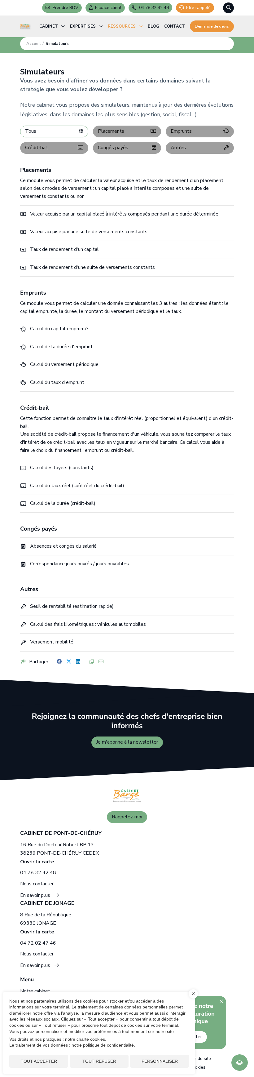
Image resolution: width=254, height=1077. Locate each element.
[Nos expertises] (86, 26)
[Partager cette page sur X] (68, 662)
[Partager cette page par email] (101, 662)
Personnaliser (160, 1061)
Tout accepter (39, 1061)
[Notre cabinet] (52, 26)
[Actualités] (125, 26)
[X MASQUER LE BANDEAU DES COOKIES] (193, 994)
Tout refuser (99, 1061)
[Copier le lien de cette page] (92, 662)
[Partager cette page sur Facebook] (59, 662)
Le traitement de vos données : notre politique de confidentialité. (72, 1045)
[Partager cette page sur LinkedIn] (78, 662)
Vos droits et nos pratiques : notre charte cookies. (57, 1039)
